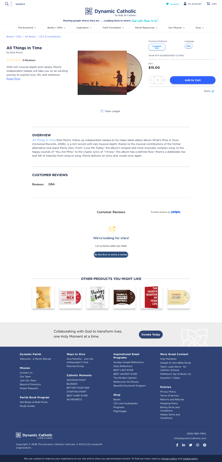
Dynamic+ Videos (170, 377)
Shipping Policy (169, 403)
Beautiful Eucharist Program (129, 385)
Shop (117, 394)
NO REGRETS (74, 399)
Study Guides (27, 405)
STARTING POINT (76, 391)
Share (207, 91)
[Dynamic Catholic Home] (111, 12)
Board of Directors (30, 384)
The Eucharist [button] (25, 27)
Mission (25, 368)
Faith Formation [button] (112, 27)
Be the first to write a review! (111, 254)
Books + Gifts (14, 36)
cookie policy (190, 458)
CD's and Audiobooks (125, 403)
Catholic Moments (79, 375)
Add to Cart (193, 80)
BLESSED (72, 383)
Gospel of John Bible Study (175, 362)
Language (189, 41)
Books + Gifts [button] (55, 27)
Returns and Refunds (172, 399)
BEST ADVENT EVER (125, 373)
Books (116, 399)
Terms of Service (169, 395)
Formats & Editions (158, 41)
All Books (30, 36)
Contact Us (26, 372)
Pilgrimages (120, 411)
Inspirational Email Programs (126, 356)
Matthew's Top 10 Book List (175, 373)
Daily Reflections (122, 366)
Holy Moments (168, 358)
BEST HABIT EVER (77, 395)
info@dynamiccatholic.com (190, 438)
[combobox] (83, 4)
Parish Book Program (34, 397)
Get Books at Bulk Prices (34, 402)
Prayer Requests (29, 388)
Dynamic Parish (30, 354)
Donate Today (151, 334)
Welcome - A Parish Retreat (35, 358)
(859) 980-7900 (196, 433)
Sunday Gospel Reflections (128, 362)
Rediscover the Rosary (126, 381)
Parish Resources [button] (144, 27)
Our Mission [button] (175, 27)
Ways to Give (76, 354)
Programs (118, 407)
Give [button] (198, 27)
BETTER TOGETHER (78, 387)
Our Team (25, 376)
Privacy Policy (168, 391)
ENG (188, 46)
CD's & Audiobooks (50, 36)
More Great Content (174, 354)
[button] (172, 4)
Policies (165, 387)
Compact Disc (156, 47)
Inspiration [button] (83, 27)
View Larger (112, 111)
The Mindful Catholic (125, 377)
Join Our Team (28, 380)
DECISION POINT (76, 380)
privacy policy (169, 458)
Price (151, 64)
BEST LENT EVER (123, 370)
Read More (13, 78)
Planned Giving (75, 366)
